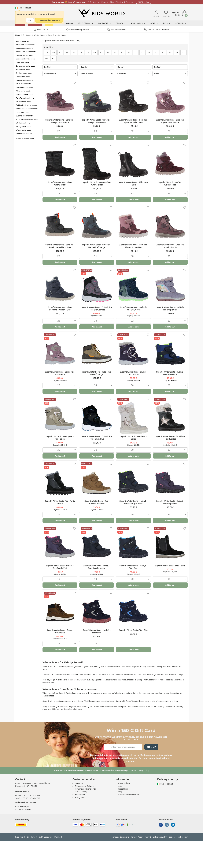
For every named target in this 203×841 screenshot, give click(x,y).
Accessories (137, 23)
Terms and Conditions (120, 837)
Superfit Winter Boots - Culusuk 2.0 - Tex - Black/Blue (97, 437)
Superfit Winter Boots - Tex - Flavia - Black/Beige (170, 437)
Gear (153, 23)
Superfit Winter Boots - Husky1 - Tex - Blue (133, 567)
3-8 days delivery (118, 29)
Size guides (80, 798)
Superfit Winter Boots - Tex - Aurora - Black (60, 183)
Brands (69, 23)
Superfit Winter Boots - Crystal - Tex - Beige (60, 437)
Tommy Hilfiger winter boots (27, 119)
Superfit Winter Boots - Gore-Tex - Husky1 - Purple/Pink (59, 121)
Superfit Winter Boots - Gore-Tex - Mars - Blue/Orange (96, 246)
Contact (20, 779)
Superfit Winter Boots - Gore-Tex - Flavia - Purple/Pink (133, 246)
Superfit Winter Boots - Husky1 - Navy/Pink (97, 631)
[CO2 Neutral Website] (130, 824)
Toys (165, 23)
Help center (80, 795)
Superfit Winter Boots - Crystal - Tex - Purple (133, 373)
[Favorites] (74, 82)
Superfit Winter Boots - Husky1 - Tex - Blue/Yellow (170, 373)
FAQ (120, 792)
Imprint (148, 837)
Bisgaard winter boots (24, 55)
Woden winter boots (24, 134)
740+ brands (42, 29)
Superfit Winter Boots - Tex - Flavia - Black (60, 502)
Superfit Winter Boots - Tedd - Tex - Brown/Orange (97, 373)
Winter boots (39, 35)
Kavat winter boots (23, 84)
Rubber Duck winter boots (26, 105)
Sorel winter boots (23, 112)
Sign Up (151, 747)
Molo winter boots (23, 91)
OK (30, 20)
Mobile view (182, 837)
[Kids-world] (101, 13)
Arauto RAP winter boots (26, 52)
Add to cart (60, 137)
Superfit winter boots (57, 35)
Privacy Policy (137, 837)
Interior (180, 23)
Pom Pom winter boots (25, 98)
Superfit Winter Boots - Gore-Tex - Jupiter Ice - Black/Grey (133, 121)
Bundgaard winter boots (25, 59)
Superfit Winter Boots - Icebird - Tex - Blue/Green (133, 308)
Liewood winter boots (24, 87)
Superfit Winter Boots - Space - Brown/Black (60, 631)
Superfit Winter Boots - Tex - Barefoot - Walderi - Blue (60, 308)
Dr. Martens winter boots (25, 66)
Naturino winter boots (24, 94)
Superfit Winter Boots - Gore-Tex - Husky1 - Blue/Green (96, 121)
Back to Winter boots (25, 139)
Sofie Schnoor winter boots (26, 109)
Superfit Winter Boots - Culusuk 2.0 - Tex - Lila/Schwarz (97, 308)
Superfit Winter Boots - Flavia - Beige (133, 437)
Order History (81, 792)
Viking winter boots (23, 126)
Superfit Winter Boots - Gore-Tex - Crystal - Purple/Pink (170, 121)
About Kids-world (125, 783)
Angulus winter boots (24, 48)
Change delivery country (49, 20)
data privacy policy (140, 770)
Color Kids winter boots (25, 62)
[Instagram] (167, 825)
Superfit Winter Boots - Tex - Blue (133, 630)
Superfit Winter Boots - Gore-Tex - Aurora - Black (96, 183)
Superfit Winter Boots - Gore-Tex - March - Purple (170, 246)
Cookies (172, 837)
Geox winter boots (23, 77)
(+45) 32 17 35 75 (29, 786)
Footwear (103, 23)
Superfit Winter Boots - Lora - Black (170, 566)
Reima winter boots (23, 102)
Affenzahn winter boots (25, 45)
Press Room (123, 789)
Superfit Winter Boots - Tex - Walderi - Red (170, 183)
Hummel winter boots (24, 80)
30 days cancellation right (158, 29)
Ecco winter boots (23, 70)
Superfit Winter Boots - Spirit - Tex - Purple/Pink (60, 373)
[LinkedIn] (173, 825)
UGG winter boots (23, 123)
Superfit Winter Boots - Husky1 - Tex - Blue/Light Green (133, 502)
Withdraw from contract (25, 802)
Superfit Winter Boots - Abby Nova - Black (133, 183)
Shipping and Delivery (84, 786)
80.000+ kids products (79, 29)
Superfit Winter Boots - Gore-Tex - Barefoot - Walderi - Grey (59, 246)
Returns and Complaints (85, 789)
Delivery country (160, 837)
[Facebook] (161, 825)
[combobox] (60, 131)
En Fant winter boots (24, 73)
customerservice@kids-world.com (35, 783)
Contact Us (79, 783)
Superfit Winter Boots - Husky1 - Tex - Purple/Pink (170, 502)
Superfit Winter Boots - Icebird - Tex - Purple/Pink (170, 308)
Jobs (120, 786)
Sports (119, 23)
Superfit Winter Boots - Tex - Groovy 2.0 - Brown (97, 502)
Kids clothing (84, 23)
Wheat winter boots (23, 130)
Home (17, 35)
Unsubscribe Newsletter (128, 795)
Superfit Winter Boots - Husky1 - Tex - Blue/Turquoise (97, 567)
